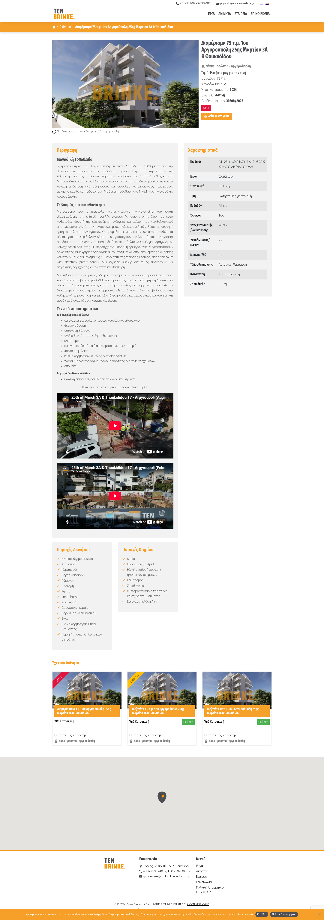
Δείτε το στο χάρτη (219, 116)
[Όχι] (319, 914)
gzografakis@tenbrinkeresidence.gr (237, 3)
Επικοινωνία (204, 882)
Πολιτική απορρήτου (284, 914)
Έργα (199, 866)
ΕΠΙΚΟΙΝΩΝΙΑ (260, 14)
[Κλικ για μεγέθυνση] (125, 84)
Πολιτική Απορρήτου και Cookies (210, 890)
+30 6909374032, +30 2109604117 (195, 3)
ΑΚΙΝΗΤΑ (224, 14)
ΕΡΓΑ (211, 14)
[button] (162, 798)
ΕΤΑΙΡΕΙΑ (241, 14)
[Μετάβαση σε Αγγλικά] (267, 3)
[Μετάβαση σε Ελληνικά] (261, 3)
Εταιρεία (201, 877)
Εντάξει (261, 914)
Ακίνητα (65, 27)
